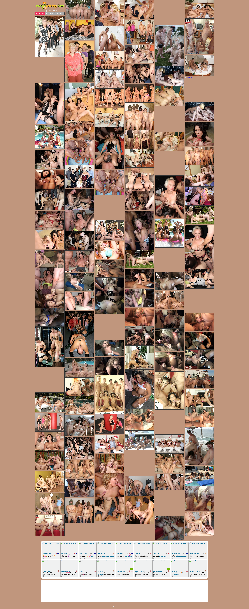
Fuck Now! (59, 13)
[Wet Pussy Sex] (50, 6)
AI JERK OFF (49, 13)
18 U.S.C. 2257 (125, 606)
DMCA (133, 606)
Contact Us (139, 606)
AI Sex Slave (40, 13)
